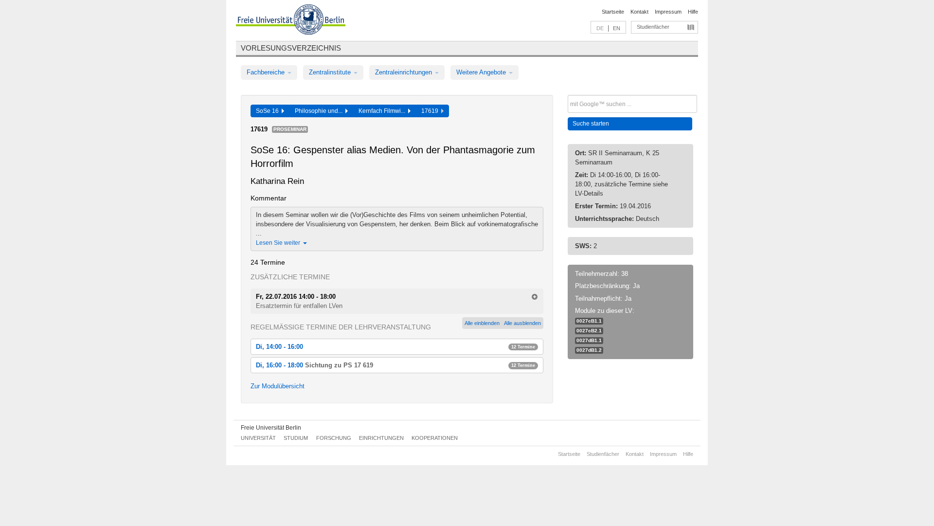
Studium (296, 438)
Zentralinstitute (331, 72)
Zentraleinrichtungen (404, 72)
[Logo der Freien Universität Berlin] (290, 20)
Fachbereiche (267, 72)
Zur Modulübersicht (278, 386)
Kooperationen (435, 438)
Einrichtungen (381, 438)
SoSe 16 (269, 111)
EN (616, 28)
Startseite (613, 12)
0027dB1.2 (589, 350)
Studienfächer (653, 27)
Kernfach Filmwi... (383, 111)
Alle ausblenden (522, 323)
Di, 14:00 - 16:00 (395, 346)
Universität (258, 438)
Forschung (333, 438)
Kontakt (639, 12)
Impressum (668, 12)
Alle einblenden (482, 323)
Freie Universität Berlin (271, 427)
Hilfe (693, 12)
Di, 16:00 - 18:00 (395, 365)
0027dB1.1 (589, 340)
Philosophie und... (320, 111)
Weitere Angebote (482, 72)
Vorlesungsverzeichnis (291, 48)
